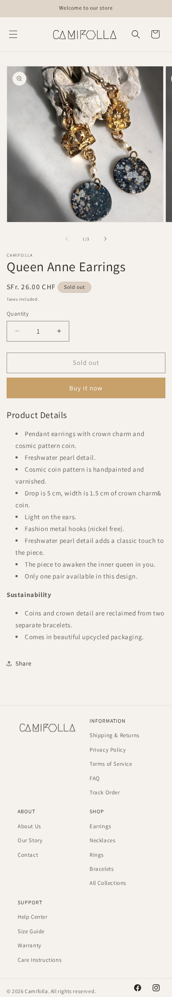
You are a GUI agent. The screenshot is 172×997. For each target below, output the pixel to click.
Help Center (33, 917)
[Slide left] (66, 238)
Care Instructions (39, 960)
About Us (29, 826)
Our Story (30, 840)
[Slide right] (105, 238)
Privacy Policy (108, 749)
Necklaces (102, 840)
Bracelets (101, 869)
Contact (28, 855)
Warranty (29, 945)
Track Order (105, 792)
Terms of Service (111, 764)
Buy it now (86, 388)
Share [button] (23, 663)
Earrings (100, 826)
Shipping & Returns (114, 735)
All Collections (108, 883)
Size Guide (31, 931)
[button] (13, 34)
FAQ (95, 778)
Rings (97, 855)
